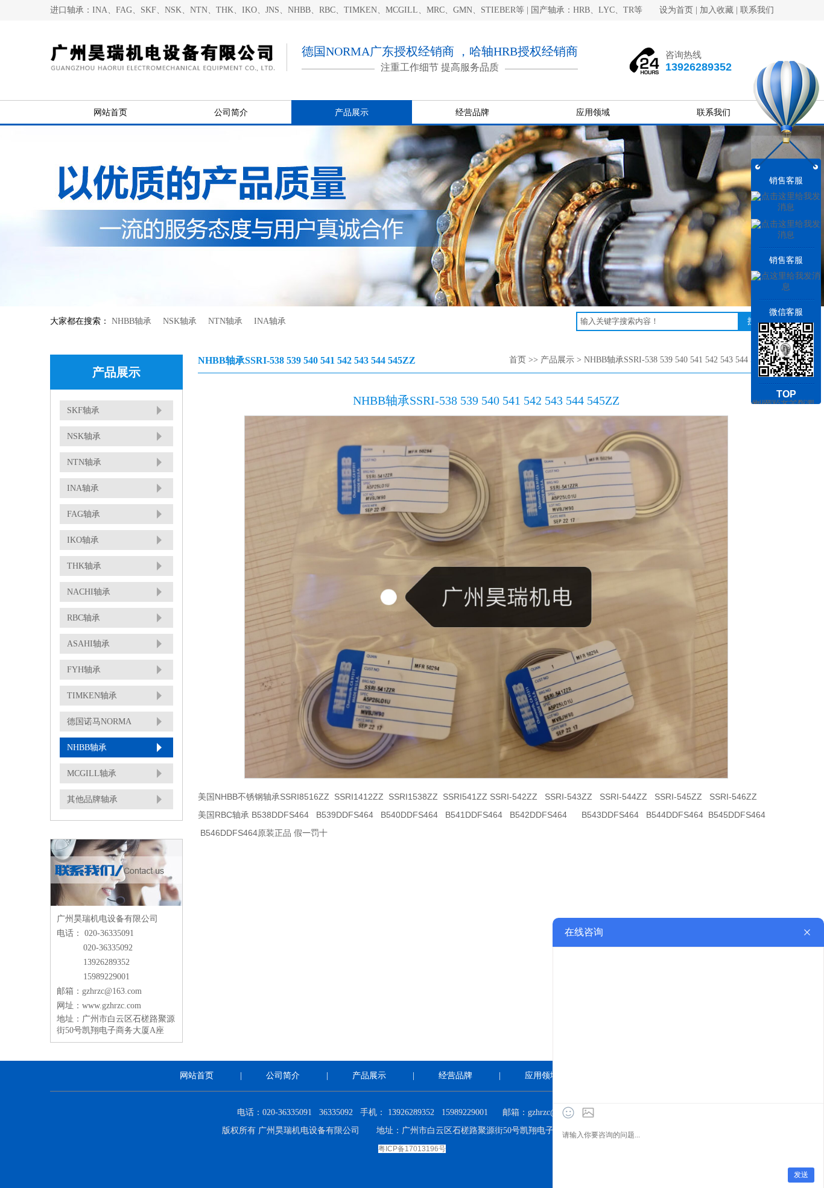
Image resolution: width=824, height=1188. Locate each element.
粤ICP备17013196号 (412, 1149)
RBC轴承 (83, 617)
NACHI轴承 (88, 591)
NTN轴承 (225, 321)
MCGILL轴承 (91, 773)
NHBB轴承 (131, 321)
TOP (786, 394)
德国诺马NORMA (99, 721)
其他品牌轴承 (92, 799)
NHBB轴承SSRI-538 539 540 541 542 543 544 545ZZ (679, 359)
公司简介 (231, 112)
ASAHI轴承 (88, 643)
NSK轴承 (180, 321)
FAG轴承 (83, 514)
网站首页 (110, 112)
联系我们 (757, 9)
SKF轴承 (83, 410)
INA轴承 (270, 321)
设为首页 (676, 9)
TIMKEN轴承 (92, 695)
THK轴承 (84, 565)
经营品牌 (472, 112)
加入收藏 (717, 9)
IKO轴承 (83, 540)
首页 (517, 359)
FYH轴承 (84, 669)
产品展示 (352, 112)
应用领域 (593, 112)
